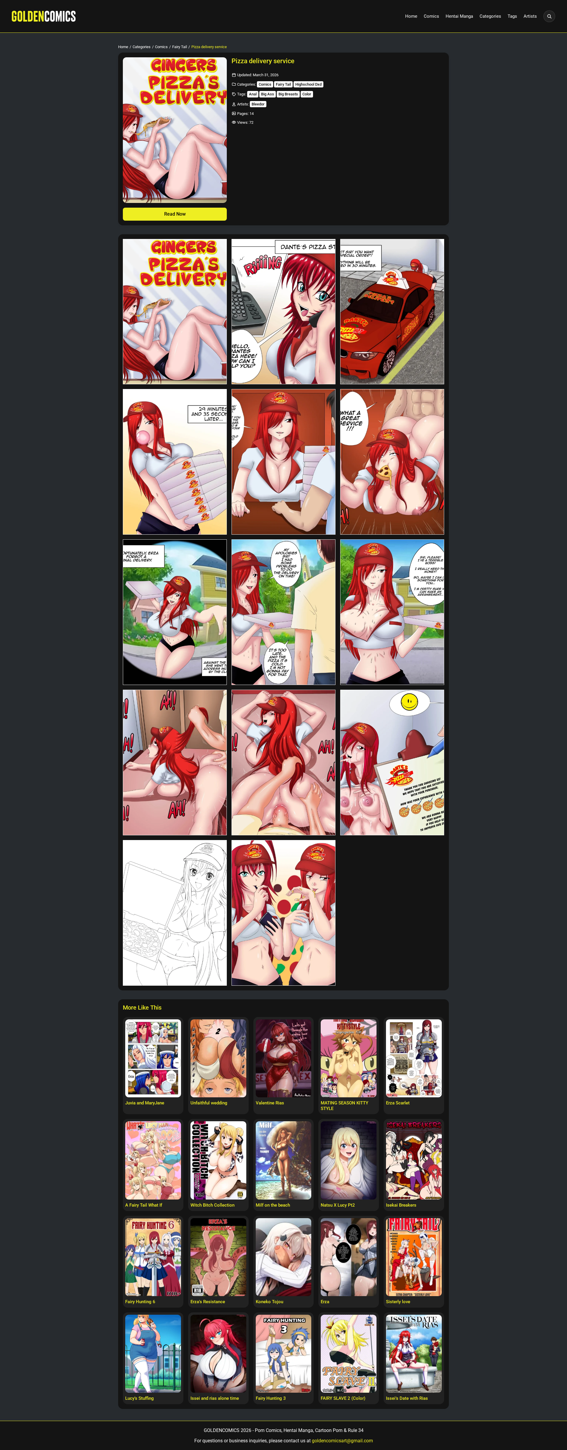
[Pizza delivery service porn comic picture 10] (175, 762)
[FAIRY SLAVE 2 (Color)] (349, 1354)
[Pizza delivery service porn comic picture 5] (283, 461)
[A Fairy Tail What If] (153, 1160)
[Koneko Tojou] (284, 1257)
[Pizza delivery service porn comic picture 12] (392, 762)
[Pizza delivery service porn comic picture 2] (283, 311)
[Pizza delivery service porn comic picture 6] (392, 461)
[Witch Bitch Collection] (218, 1160)
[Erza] (349, 1257)
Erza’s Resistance (207, 1301)
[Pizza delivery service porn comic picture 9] (392, 612)
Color (306, 94)
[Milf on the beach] (284, 1160)
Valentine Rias (270, 1103)
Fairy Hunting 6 (140, 1301)
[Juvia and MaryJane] (153, 1058)
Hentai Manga (459, 16)
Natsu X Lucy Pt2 (338, 1205)
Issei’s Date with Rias (407, 1398)
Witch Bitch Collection (212, 1205)
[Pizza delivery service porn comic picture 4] (175, 461)
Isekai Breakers (401, 1205)
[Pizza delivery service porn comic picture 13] (175, 912)
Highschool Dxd (308, 84)
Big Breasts (288, 94)
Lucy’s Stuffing (139, 1398)
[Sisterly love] (414, 1257)
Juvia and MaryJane (144, 1103)
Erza (325, 1301)
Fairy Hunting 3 (271, 1398)
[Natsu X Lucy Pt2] (349, 1160)
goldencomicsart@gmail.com (342, 1441)
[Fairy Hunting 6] (153, 1257)
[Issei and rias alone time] (218, 1354)
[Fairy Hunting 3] (284, 1354)
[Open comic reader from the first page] (175, 130)
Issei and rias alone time (214, 1398)
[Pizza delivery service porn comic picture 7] (175, 612)
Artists (530, 16)
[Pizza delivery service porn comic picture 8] (283, 612)
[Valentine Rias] (284, 1058)
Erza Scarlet (398, 1103)
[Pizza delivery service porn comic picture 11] (283, 762)
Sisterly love (398, 1301)
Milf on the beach (273, 1205)
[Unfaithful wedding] (218, 1058)
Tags (512, 16)
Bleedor (258, 104)
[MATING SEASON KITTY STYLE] (349, 1058)
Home (411, 16)
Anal (253, 94)
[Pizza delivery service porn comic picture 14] (283, 912)
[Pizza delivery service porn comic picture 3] (392, 311)
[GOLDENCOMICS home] (44, 16)
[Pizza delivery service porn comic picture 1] (175, 311)
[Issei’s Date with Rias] (414, 1354)
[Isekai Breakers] (414, 1160)
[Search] (549, 16)
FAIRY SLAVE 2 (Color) (343, 1398)
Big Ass (267, 94)
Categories (490, 16)
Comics (431, 16)
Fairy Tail (179, 47)
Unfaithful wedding (208, 1103)
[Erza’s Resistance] (218, 1257)
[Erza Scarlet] (414, 1058)
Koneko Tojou (269, 1301)
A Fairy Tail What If (143, 1205)
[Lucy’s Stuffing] (153, 1354)
